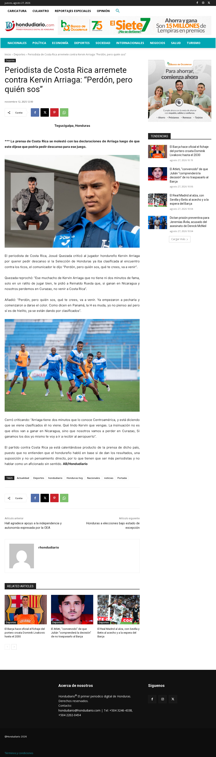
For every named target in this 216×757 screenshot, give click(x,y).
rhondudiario (48, 547)
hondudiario (55, 477)
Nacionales (93, 477)
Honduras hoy (75, 477)
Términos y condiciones (19, 753)
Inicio (8, 54)
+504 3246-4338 (120, 710)
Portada (122, 477)
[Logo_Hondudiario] (29, 26)
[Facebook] (197, 3)
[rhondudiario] (21, 556)
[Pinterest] (54, 112)
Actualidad (23, 477)
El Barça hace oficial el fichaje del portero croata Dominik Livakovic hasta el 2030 (25, 632)
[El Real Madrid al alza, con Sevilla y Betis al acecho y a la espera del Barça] (118, 609)
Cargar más (178, 239)
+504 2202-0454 (69, 715)
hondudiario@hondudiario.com (79, 710)
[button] (118, 11)
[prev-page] (7, 647)
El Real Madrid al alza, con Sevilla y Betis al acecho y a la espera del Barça (118, 632)
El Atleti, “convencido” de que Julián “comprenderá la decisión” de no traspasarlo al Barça (71, 632)
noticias (108, 477)
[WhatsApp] (64, 112)
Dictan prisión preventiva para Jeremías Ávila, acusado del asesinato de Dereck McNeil (189, 222)
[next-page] (14, 647)
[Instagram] (203, 3)
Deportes (19, 54)
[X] (209, 3)
